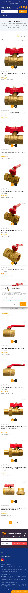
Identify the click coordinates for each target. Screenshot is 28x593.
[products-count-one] (21, 36)
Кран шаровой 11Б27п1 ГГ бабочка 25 (13, 152)
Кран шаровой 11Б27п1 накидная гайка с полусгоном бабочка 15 (14, 427)
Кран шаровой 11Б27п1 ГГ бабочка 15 (13, 73)
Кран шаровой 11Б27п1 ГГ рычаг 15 (12, 191)
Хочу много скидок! (19, 543)
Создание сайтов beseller (19, 591)
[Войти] (17, 8)
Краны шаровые (14, 25)
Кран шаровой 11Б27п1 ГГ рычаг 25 (12, 269)
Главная (4, 23)
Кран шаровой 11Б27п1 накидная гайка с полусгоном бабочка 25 (14, 508)
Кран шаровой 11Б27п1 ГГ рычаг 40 (12, 348)
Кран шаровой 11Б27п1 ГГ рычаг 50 (12, 387)
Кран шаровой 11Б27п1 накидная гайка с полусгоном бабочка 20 (14, 468)
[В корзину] (12, 67)
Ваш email (5, 543)
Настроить (14, 304)
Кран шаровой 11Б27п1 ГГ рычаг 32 (12, 309)
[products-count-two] (17, 36)
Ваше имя (5, 539)
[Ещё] (24, 46)
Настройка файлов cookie (9, 589)
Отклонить (5, 304)
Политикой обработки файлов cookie (12, 300)
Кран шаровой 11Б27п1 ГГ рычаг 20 (12, 230)
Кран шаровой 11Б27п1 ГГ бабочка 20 (13, 113)
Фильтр (5, 40)
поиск (4, 11)
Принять (23, 304)
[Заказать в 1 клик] (15, 67)
